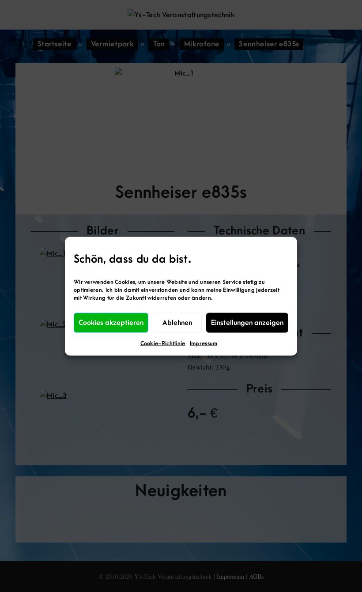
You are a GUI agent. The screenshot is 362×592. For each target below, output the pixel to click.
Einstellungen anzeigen (247, 323)
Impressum (204, 343)
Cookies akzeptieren (111, 323)
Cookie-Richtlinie (162, 343)
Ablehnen (177, 323)
